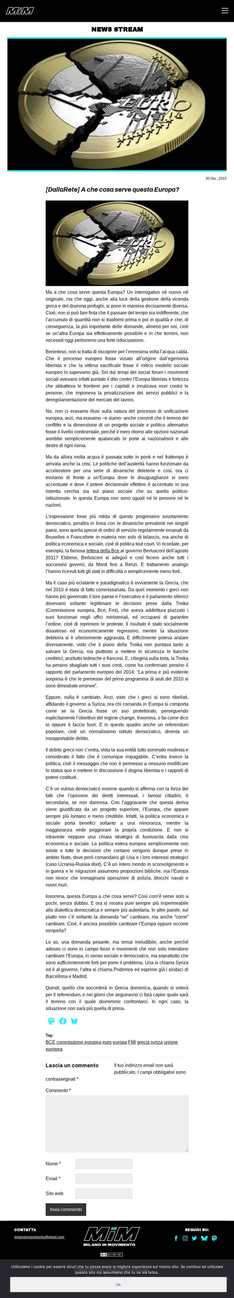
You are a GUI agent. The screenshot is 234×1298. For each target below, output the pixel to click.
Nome (53, 1163)
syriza (157, 1042)
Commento (58, 1090)
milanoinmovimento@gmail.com (39, 1237)
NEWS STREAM (117, 29)
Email (53, 1178)
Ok (118, 1284)
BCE (50, 1042)
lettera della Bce (103, 550)
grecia (143, 1042)
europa (120, 1042)
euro (107, 1042)
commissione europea (79, 1042)
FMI (132, 1042)
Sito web (54, 1193)
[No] (227, 1279)
